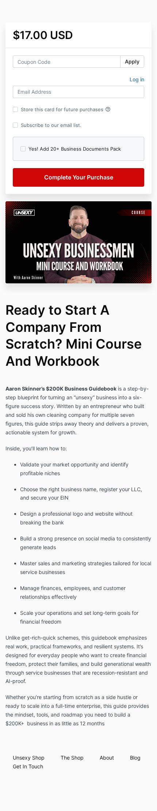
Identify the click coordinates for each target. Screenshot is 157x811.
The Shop (72, 757)
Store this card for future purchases (66, 109)
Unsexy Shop (29, 757)
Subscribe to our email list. (51, 125)
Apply (132, 61)
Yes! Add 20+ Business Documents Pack (74, 149)
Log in (137, 79)
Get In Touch (28, 766)
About (107, 757)
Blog (135, 757)
